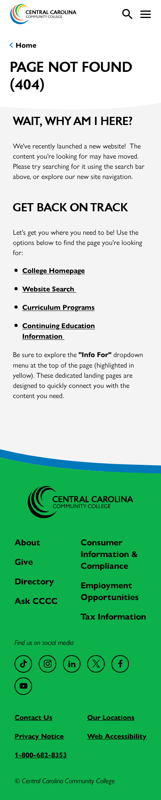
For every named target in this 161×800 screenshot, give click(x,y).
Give (23, 562)
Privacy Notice (39, 736)
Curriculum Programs (58, 307)
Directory (34, 581)
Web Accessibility (117, 736)
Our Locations (110, 717)
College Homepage (53, 270)
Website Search (49, 289)
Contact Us (33, 717)
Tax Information (113, 616)
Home (26, 45)
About (27, 542)
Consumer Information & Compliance (109, 554)
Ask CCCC (35, 601)
